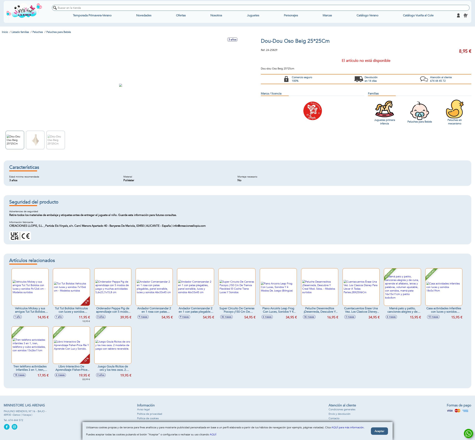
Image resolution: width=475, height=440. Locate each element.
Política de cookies (148, 418)
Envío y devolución (339, 414)
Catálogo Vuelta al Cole (418, 15)
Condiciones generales (342, 409)
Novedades (143, 15)
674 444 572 (15, 420)
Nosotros (216, 15)
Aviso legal (143, 409)
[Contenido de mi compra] (465, 15)
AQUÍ (213, 434)
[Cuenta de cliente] (458, 15)
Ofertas (181, 15)
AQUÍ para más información (347, 427)
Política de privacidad (149, 414)
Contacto (334, 418)
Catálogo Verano (367, 15)
